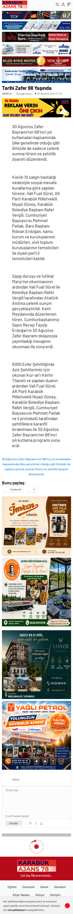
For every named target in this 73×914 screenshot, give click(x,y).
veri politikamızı (16, 909)
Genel (44, 887)
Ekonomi (28, 887)
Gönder (13, 823)
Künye (40, 895)
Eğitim (12, 887)
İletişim (55, 895)
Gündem (60, 887)
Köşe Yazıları (21, 895)
